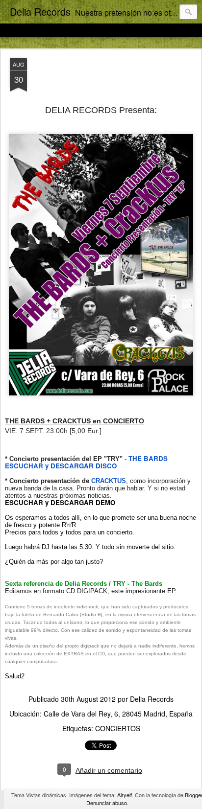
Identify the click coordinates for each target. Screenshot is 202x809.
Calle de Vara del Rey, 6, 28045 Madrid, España (118, 713)
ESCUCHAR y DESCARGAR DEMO (60, 502)
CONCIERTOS (117, 728)
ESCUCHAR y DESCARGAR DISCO (61, 465)
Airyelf (124, 795)
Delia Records (152, 699)
